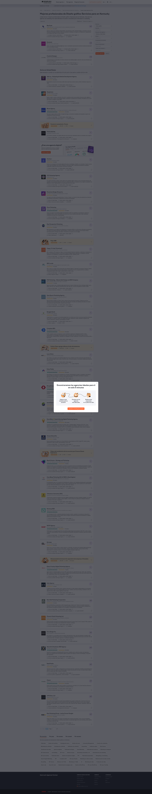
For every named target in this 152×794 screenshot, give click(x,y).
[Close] (96, 383)
